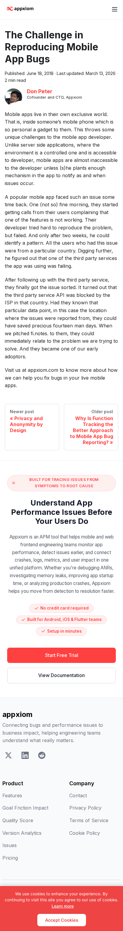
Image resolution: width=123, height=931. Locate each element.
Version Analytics (21, 833)
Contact (78, 795)
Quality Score (17, 820)
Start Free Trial (61, 655)
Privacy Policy (85, 808)
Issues (9, 845)
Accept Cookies (61, 920)
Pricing (10, 858)
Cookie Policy (84, 833)
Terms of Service (88, 820)
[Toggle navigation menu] (115, 9)
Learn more (63, 906)
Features (12, 795)
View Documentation (61, 675)
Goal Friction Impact (25, 808)
